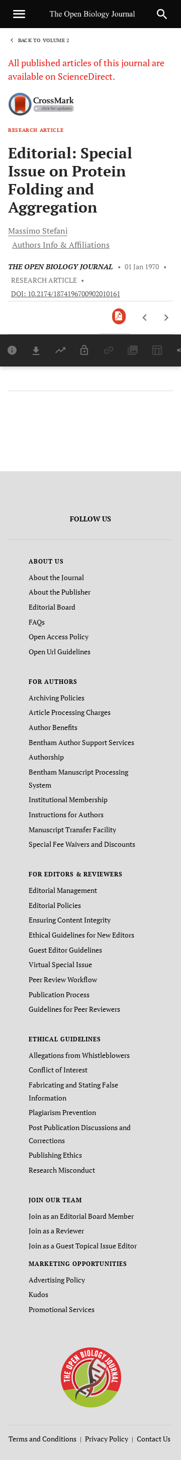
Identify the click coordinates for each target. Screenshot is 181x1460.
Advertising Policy (57, 1280)
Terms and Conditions (42, 1438)
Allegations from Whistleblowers (79, 1055)
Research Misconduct (62, 1170)
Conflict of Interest (58, 1069)
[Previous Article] (145, 318)
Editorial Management (63, 890)
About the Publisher (59, 592)
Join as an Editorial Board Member (81, 1216)
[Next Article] (166, 318)
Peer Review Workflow (63, 979)
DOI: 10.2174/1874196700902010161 (65, 293)
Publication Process (59, 994)
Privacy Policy (106, 1438)
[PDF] (119, 316)
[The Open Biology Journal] (90, 1376)
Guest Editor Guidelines (65, 950)
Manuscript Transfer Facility (72, 829)
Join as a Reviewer (56, 1230)
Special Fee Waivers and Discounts (82, 844)
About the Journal (56, 577)
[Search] (162, 14)
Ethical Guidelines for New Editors (81, 935)
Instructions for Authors (66, 814)
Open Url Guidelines (59, 651)
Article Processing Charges (70, 712)
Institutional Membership (68, 799)
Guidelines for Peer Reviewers (74, 1009)
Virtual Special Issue (60, 964)
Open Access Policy (58, 636)
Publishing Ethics (55, 1155)
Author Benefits (53, 727)
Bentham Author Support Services (81, 742)
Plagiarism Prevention (62, 1112)
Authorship (46, 757)
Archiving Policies (56, 697)
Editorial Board (52, 607)
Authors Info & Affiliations (61, 244)
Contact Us (153, 1438)
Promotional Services (62, 1309)
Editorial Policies (55, 905)
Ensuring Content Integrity (70, 920)
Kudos (38, 1294)
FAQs (37, 622)
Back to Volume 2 (43, 40)
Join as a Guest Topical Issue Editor (83, 1245)
